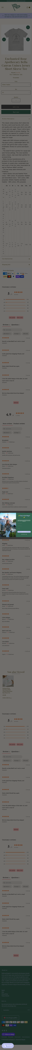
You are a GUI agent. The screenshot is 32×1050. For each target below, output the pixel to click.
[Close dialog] (31, 513)
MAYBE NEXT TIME (24, 534)
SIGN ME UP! (24, 531)
